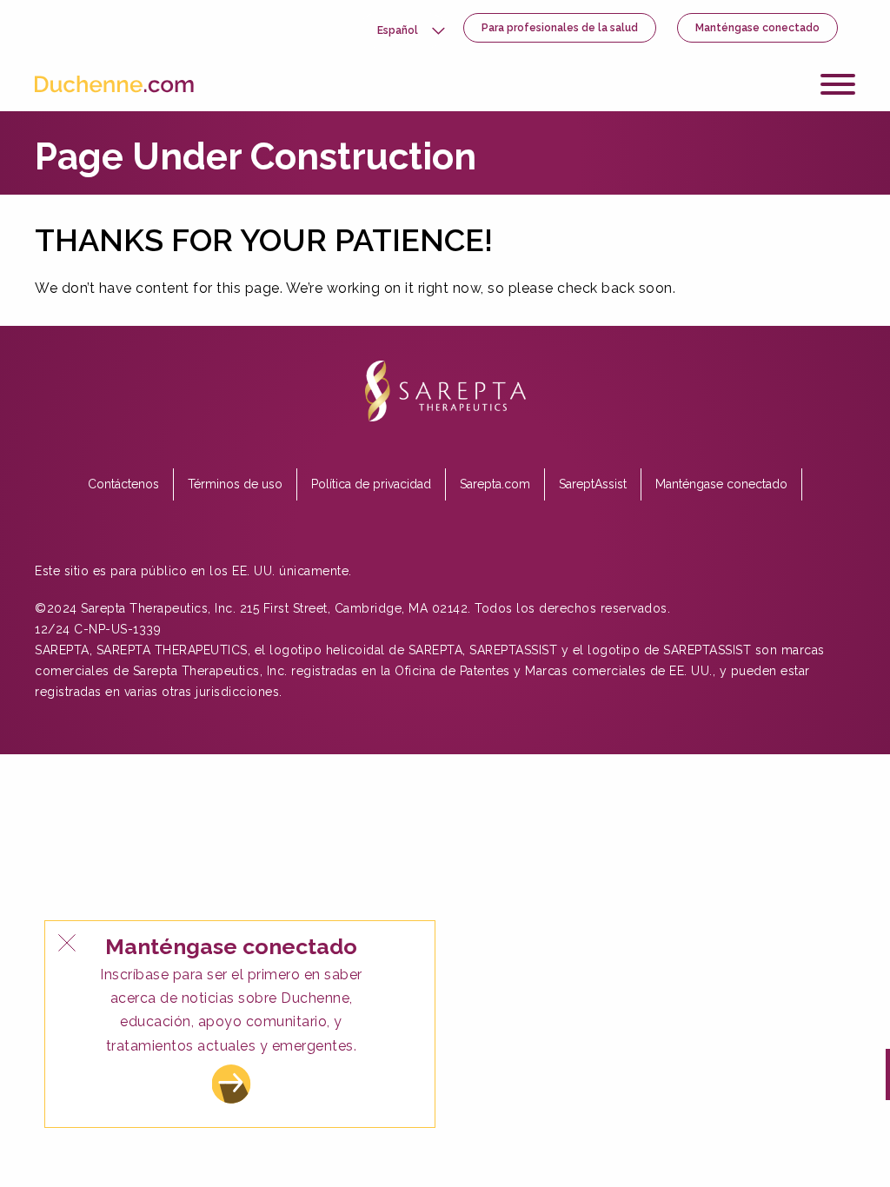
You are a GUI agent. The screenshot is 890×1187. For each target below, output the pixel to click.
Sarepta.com (495, 484)
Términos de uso (235, 484)
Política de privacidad (371, 484)
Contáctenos (123, 484)
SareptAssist (593, 484)
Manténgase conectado (757, 28)
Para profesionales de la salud (560, 28)
